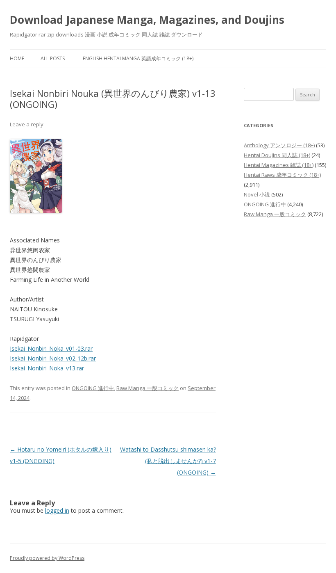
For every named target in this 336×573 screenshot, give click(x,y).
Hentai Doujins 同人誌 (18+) (277, 155)
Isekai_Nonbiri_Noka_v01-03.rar (51, 348)
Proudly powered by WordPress (47, 558)
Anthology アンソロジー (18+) (279, 145)
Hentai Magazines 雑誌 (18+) (278, 165)
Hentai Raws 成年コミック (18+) (282, 174)
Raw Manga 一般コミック (147, 388)
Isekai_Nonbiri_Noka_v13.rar (47, 368)
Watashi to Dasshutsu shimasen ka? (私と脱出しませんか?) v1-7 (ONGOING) (168, 460)
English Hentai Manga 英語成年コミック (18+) (138, 58)
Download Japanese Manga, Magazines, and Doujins (147, 19)
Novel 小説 (257, 194)
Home (17, 58)
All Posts (53, 58)
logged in (57, 510)
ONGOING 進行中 (93, 388)
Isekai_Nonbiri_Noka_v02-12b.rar (53, 358)
